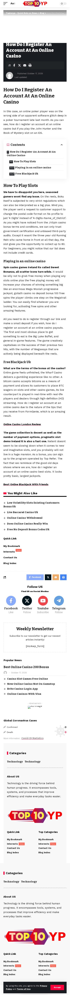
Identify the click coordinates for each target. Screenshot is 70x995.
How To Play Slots (25, 161)
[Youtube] (43, 605)
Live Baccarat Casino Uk (22, 512)
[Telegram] (58, 605)
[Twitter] (27, 605)
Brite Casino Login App (22, 688)
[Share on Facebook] (14, 65)
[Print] (30, 65)
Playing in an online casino (33, 167)
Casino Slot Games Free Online (27, 678)
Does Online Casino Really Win (27, 523)
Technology (15, 761)
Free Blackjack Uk (26, 173)
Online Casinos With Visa (24, 693)
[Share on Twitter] (19, 65)
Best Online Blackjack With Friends (25, 484)
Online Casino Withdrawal (24, 517)
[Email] (24, 65)
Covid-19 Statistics (32, 738)
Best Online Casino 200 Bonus (26, 667)
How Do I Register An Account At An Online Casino (31, 153)
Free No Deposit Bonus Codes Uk (28, 529)
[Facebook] (11, 605)
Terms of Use (23, 989)
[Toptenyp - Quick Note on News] (35, 3)
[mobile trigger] (6, 3)
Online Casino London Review (22, 424)
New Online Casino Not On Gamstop (31, 683)
